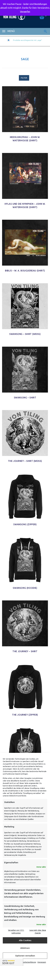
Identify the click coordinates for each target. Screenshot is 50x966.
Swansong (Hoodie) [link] (25, 588)
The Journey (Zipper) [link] (25, 714)
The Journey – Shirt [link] (24, 651)
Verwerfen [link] (25, 11)
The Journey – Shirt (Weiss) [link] (25, 461)
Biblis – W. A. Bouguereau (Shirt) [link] (25, 270)
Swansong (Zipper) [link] (25, 524)
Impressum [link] (42, 962)
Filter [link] (24, 78)
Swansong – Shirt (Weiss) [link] (25, 334)
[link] (45, 31)
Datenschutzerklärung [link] (27, 962)
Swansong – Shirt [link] (25, 397)
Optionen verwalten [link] (25, 955)
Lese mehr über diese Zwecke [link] (37, 931)
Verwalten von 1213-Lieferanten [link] (16, 931)
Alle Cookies (25, 940)
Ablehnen (25, 948)
